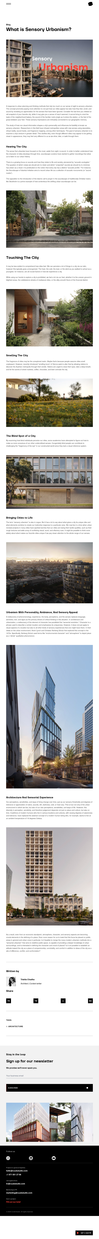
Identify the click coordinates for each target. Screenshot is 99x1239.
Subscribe (13, 1088)
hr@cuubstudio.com (15, 1183)
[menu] (8, 3)
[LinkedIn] (31, 1158)
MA (90, 1001)
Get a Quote (86, 1233)
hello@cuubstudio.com (17, 1170)
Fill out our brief (13, 1201)
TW (36, 1001)
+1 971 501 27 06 (13, 1174)
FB (8, 1001)
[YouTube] (54, 1158)
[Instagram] (8, 1158)
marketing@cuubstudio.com (19, 1192)
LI (63, 1001)
